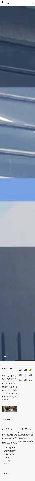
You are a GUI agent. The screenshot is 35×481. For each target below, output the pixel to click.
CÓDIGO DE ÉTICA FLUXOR (8, 402)
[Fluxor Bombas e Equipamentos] (5, 2)
